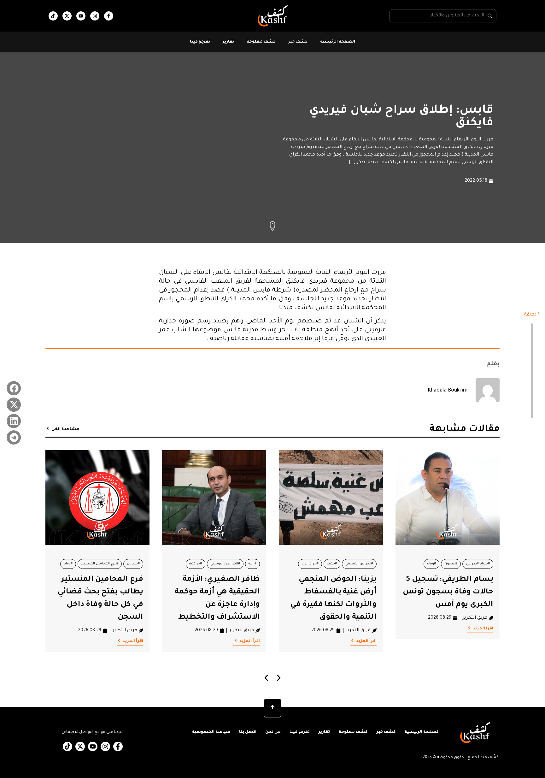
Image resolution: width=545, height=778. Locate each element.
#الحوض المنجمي (359, 564)
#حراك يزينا (310, 564)
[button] (14, 388)
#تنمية (332, 564)
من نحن (273, 732)
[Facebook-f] (108, 16)
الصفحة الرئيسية (337, 42)
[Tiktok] (53, 16)
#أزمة (252, 564)
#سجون (450, 564)
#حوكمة (195, 564)
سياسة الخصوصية (211, 732)
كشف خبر (298, 42)
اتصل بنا (247, 732)
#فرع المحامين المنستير (99, 564)
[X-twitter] (67, 16)
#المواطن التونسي (225, 564)
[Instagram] (94, 16)
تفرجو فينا (200, 42)
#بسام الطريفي (478, 564)
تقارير (228, 42)
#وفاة (431, 564)
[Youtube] (80, 16)
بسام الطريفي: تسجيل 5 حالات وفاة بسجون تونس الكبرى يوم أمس (448, 592)
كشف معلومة (261, 42)
